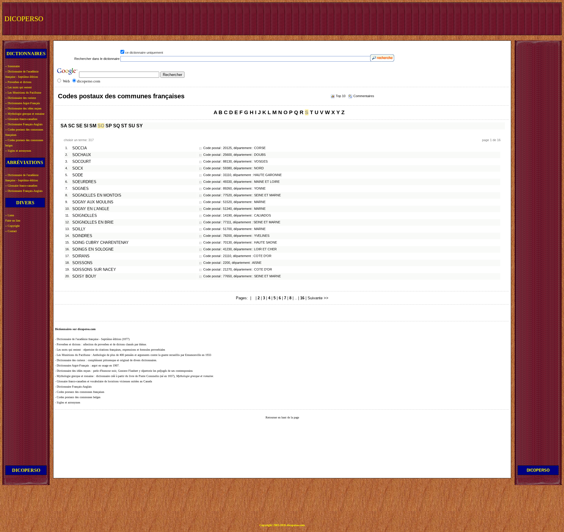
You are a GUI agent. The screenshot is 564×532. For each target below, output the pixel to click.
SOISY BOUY (84, 276)
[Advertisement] (451, 18)
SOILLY (78, 229)
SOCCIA (79, 148)
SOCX (77, 168)
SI (86, 125)
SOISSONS (82, 263)
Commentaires (363, 96)
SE (79, 125)
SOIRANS (81, 256)
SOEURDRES (84, 182)
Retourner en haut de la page (282, 417)
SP (108, 125)
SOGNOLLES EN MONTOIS (96, 195)
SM (92, 125)
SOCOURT (81, 162)
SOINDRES (82, 236)
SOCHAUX (81, 155)
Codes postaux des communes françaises (121, 96)
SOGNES (80, 189)
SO (101, 125)
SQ (116, 125)
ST (124, 125)
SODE (77, 175)
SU (131, 125)
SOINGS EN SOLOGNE (93, 249)
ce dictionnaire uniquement (144, 52)
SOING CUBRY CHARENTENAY (100, 243)
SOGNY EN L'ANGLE (90, 209)
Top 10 (340, 96)
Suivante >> (318, 298)
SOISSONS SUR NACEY (94, 270)
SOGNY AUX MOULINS (92, 202)
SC (71, 125)
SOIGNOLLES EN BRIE (93, 222)
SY (139, 125)
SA (64, 125)
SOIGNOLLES (84, 216)
